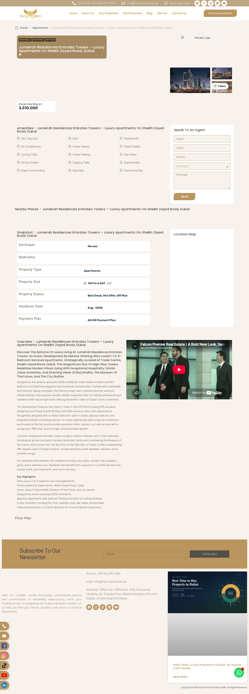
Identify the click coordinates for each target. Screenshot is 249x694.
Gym (75, 138)
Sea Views (130, 154)
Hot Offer (38, 40)
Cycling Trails (29, 154)
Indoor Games (81, 146)
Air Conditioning (31, 146)
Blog (150, 13)
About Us (88, 13)
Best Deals (25, 40)
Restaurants (131, 138)
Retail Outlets (132, 146)
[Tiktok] (211, 3)
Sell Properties (132, 13)
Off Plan (50, 40)
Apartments (40, 27)
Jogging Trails (81, 162)
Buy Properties (108, 13)
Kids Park (78, 170)
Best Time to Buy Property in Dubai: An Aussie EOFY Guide (207, 666)
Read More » (180, 677)
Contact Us (179, 13)
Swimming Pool (133, 170)
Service (162, 13)
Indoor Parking (81, 154)
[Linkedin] (217, 3)
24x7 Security (29, 138)
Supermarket (132, 162)
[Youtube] (224, 3)
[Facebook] (197, 3)
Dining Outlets (29, 162)
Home (73, 13)
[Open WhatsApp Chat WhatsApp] (239, 673)
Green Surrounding (32, 170)
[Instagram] (204, 3)
